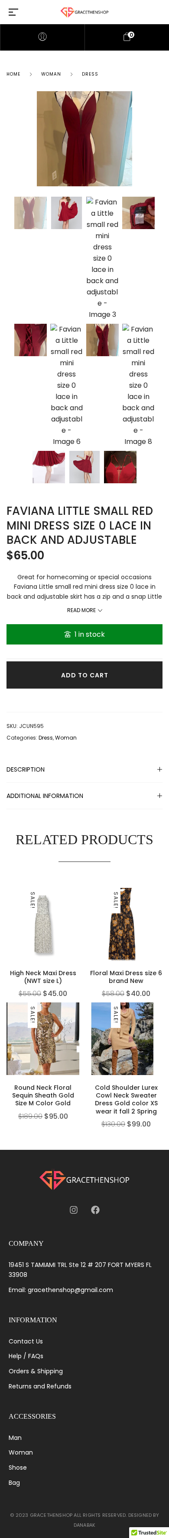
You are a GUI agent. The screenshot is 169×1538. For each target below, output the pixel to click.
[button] (77, 923)
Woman (51, 74)
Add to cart (84, 675)
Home (13, 74)
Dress (90, 74)
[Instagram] (73, 1210)
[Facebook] (95, 1210)
